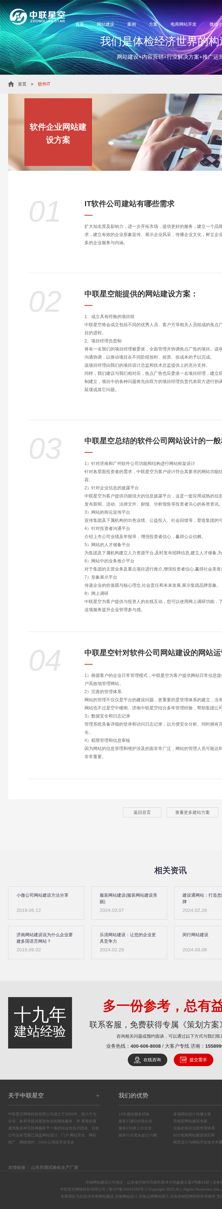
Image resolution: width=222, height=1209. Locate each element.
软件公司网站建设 (160, 652)
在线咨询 (152, 1059)
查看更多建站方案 (192, 812)
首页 (79, 24)
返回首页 (142, 812)
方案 (153, 24)
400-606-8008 (145, 1046)
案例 (131, 24)
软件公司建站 (114, 203)
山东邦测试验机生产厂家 (55, 1167)
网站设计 (183, 441)
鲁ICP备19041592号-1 (128, 1189)
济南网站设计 (126, 1196)
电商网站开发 (184, 24)
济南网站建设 (102, 1196)
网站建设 (105, 24)
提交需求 (198, 1059)
